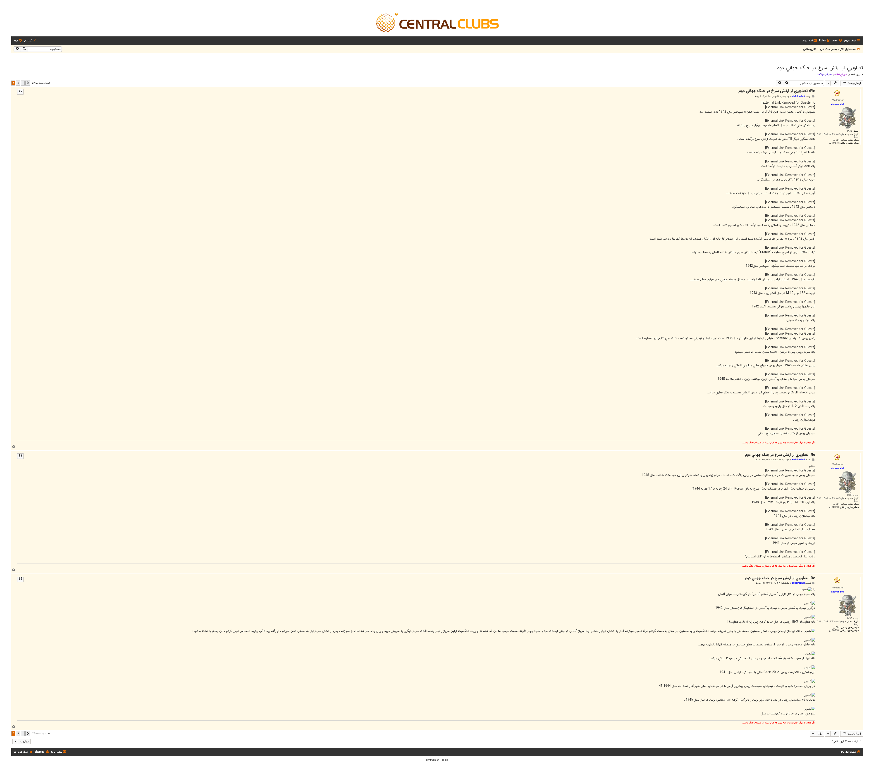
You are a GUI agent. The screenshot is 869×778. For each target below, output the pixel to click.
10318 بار (834, 143)
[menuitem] (837, 41)
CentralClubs (432, 760)
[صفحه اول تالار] (437, 22)
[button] (27, 83)
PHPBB (444, 760)
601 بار (836, 140)
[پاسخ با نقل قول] (20, 92)
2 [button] (18, 83)
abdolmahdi (798, 96)
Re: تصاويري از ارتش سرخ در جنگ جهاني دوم (776, 91)
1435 (849, 131)
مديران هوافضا (824, 74)
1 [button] (22, 83)
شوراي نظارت (840, 74)
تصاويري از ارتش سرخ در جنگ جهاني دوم (820, 68)
